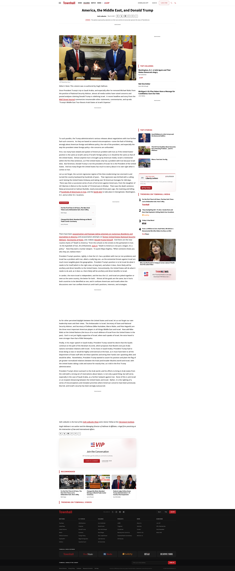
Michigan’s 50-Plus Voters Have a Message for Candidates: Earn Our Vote (156, 92)
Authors (61, 542)
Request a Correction (88, 568)
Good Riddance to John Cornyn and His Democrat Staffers (162, 135)
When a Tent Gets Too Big (159, 159)
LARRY (119, 523)
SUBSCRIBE (164, 3)
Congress (81, 526)
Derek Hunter (101, 526)
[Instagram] (116, 512)
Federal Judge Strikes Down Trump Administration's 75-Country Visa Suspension (122, 493)
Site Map (96, 568)
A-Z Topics (82, 519)
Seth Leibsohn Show (91, 422)
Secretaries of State (75, 240)
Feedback (79, 568)
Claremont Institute (126, 422)
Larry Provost (90, 497)
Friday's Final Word (148, 220)
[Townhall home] (65, 512)
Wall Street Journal (67, 99)
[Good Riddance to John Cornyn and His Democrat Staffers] (144, 137)
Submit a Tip (140, 532)
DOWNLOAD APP (143, 3)
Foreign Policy (82, 535)
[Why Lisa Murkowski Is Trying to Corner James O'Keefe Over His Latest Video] (157, 250)
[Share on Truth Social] (121, 16)
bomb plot (98, 192)
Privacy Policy (71, 568)
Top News (61, 523)
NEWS (80, 3)
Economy (81, 532)
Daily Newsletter (160, 529)
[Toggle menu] (60, 3)
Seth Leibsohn (101, 16)
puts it (94, 246)
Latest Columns (63, 529)
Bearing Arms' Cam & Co (124, 532)
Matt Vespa (63, 497)
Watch (60, 532)
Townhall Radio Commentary (125, 535)
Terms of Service (63, 568)
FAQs (166, 512)
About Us (139, 523)
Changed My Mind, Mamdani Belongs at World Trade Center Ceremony (96, 493)
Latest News (62, 526)
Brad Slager (101, 532)
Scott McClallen (117, 497)
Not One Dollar (144, 84)
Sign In (159, 512)
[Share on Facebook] (125, 16)
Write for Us (140, 535)
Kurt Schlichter (101, 523)
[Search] (171, 3)
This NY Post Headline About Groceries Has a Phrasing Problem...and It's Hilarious (163, 148)
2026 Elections (82, 523)
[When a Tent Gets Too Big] (144, 163)
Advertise (139, 526)
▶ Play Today (146, 188)
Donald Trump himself (103, 240)
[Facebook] (120, 512)
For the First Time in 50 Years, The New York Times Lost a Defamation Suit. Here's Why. (71, 493)
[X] (112, 512)
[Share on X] (117, 16)
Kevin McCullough (102, 529)
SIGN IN (154, 3)
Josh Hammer (101, 539)
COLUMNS (86, 3)
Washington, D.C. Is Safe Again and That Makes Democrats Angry (154, 71)
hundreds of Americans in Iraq (73, 192)
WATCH (93, 3)
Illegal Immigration (83, 539)
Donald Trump (82, 529)
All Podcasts (120, 539)
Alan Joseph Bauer (102, 535)
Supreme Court (82, 542)
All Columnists (101, 542)
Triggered (120, 526)
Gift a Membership (160, 526)
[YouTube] (123, 512)
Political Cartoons (63, 535)
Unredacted (120, 529)
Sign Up (172, 562)
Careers (139, 529)
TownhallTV (62, 539)
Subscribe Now (107, 461)
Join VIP (173, 512)
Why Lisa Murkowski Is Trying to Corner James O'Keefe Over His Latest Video (157, 263)
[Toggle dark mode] (175, 3)
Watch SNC (159, 532)
